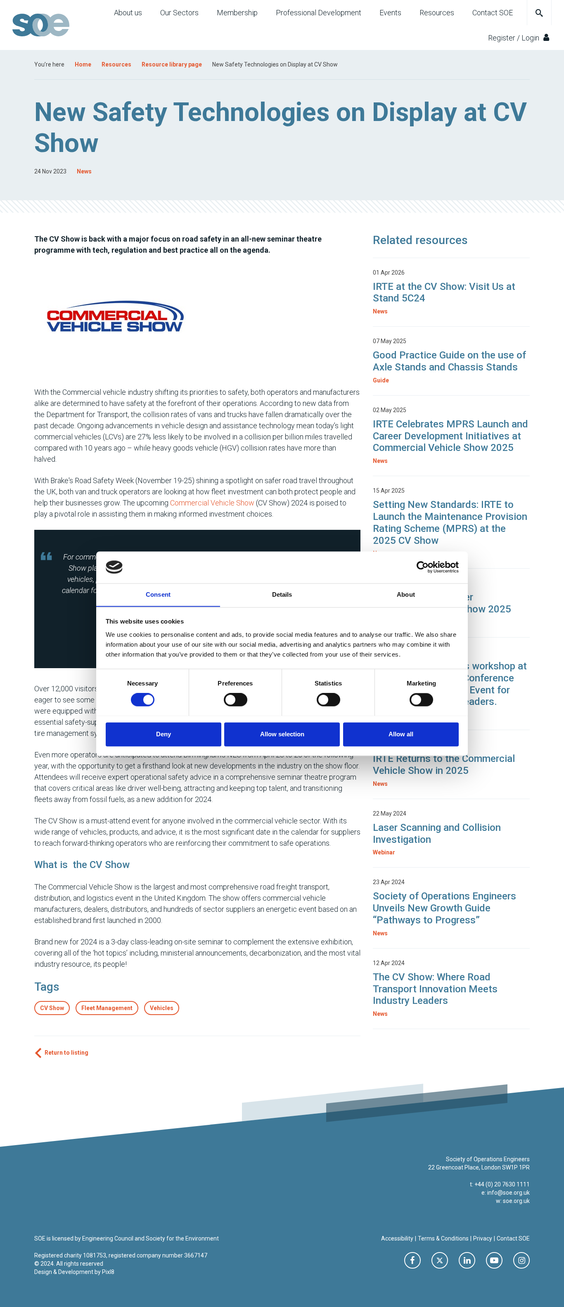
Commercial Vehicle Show (212, 502)
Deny (163, 734)
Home (83, 64)
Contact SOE (492, 12)
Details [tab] (282, 594)
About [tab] (406, 594)
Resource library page (172, 64)
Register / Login (514, 37)
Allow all (401, 734)
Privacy (482, 1238)
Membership (237, 12)
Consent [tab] (158, 594)
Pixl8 (108, 1272)
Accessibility (397, 1238)
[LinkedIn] (467, 1260)
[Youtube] (494, 1260)
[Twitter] (439, 1260)
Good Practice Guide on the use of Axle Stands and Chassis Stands (449, 361)
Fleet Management (107, 1008)
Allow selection (282, 734)
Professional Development (318, 12)
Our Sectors (179, 12)
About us (128, 12)
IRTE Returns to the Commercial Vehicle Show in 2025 (444, 764)
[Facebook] (412, 1260)
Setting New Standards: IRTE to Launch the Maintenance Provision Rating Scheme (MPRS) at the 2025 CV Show (450, 522)
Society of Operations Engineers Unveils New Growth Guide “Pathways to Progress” (444, 908)
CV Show (52, 1008)
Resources (436, 12)
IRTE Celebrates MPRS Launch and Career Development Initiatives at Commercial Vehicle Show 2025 (450, 436)
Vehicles (161, 1008)
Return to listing (66, 1052)
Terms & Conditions (443, 1238)
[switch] (235, 699)
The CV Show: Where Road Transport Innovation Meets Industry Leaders (435, 989)
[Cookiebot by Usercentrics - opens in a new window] (422, 567)
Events (390, 12)
